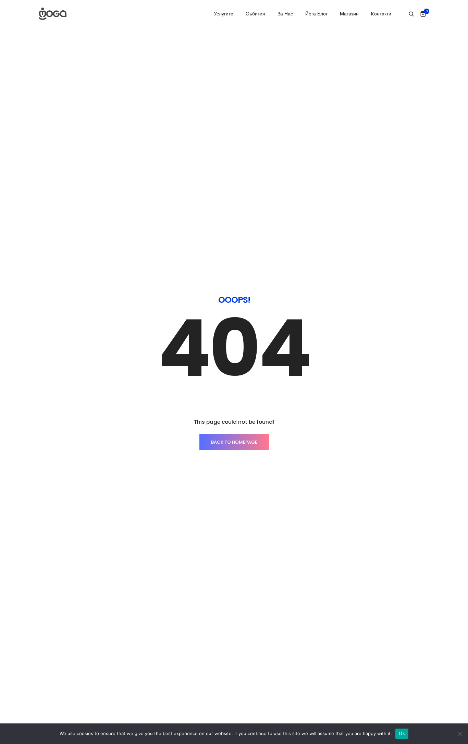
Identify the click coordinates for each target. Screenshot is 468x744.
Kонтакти (381, 13)
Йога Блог (316, 13)
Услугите (223, 13)
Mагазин (349, 13)
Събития (255, 13)
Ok (402, 733)
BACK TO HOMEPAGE (234, 442)
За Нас (285, 13)
